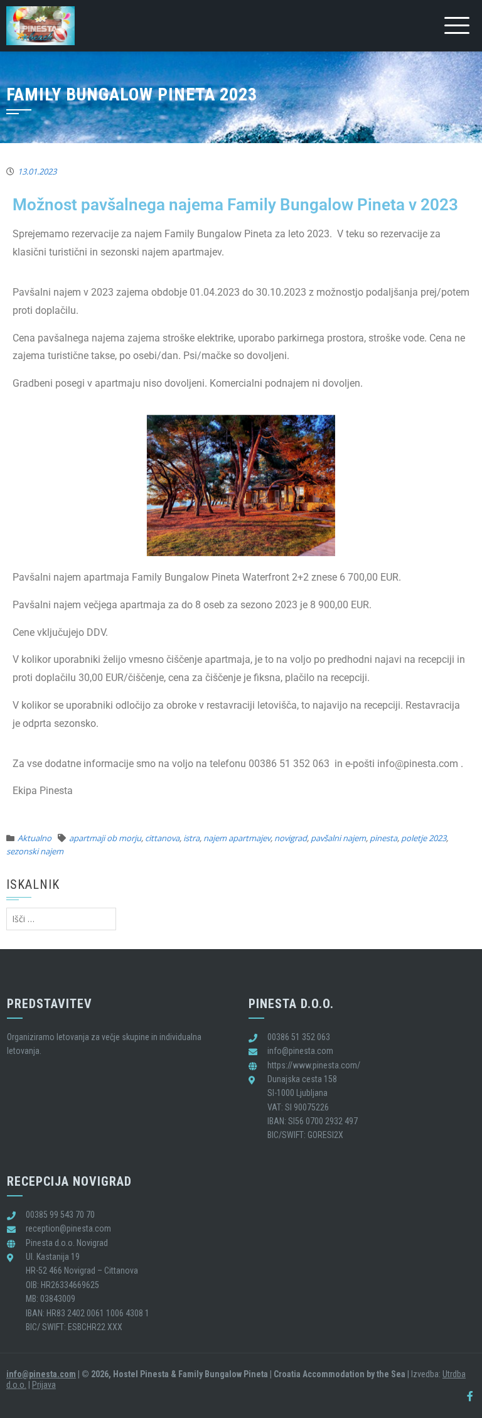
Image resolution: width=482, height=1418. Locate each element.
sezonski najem (34, 851)
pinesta (383, 838)
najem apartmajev (236, 838)
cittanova (162, 838)
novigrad (290, 838)
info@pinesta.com (41, 1374)
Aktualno (34, 838)
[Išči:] (61, 919)
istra (191, 838)
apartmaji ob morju (105, 838)
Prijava (44, 1385)
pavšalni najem (338, 838)
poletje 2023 (423, 838)
